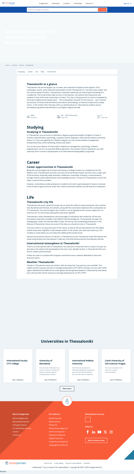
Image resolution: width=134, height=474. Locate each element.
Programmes (43, 3)
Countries (66, 3)
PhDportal (53, 425)
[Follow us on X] (105, 432)
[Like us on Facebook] (87, 432)
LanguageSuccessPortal (58, 445)
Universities (55, 3)
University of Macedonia (45, 362)
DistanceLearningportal (58, 428)
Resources (89, 3)
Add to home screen (96, 440)
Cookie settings (58, 463)
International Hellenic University (83, 362)
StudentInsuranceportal (58, 442)
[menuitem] (44, 3)
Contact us (17, 435)
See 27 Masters (116, 380)
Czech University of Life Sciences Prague (115, 362)
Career (30, 72)
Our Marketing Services (22, 428)
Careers (16, 432)
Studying (21, 72)
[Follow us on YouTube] (99, 432)
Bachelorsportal (55, 418)
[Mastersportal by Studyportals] (8, 3)
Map (42, 72)
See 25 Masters (83, 380)
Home (7, 65)
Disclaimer (87, 463)
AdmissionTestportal (57, 435)
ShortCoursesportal (57, 432)
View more (67, 388)
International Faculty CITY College (17, 362)
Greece (34, 42)
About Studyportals (20, 418)
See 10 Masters (51, 380)
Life (36, 72)
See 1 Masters (17, 380)
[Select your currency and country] (88, 419)
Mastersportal (54, 421)
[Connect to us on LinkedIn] (93, 432)
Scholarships (77, 3)
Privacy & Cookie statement (73, 463)
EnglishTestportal (56, 438)
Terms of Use (48, 463)
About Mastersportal (21, 421)
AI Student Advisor (20, 425)
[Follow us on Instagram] (111, 432)
